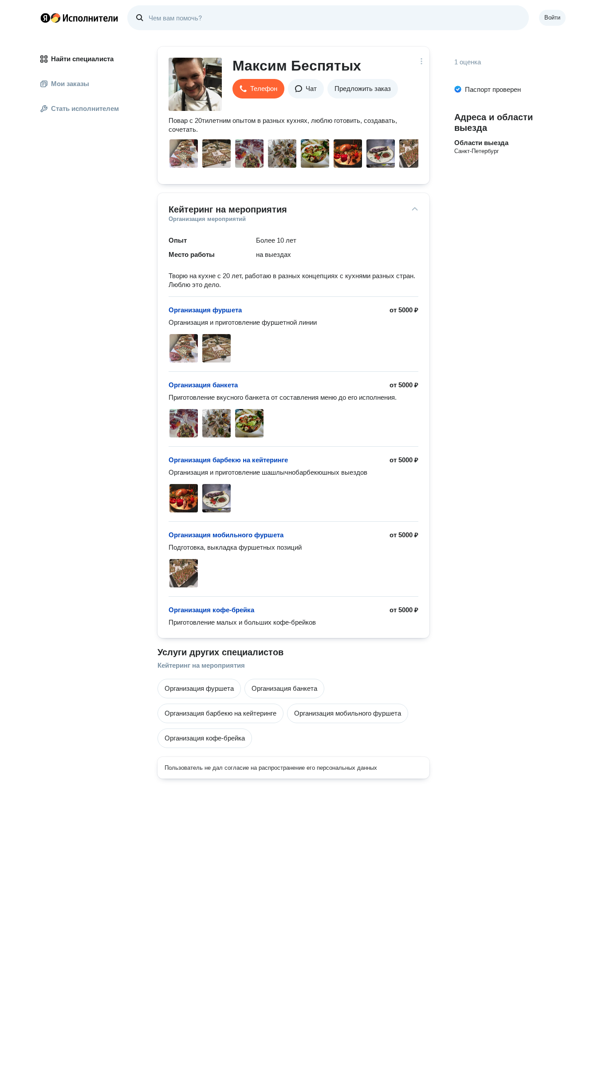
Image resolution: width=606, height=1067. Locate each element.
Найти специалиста (82, 59)
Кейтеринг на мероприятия (201, 665)
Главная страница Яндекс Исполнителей (79, 17)
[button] (258, 88)
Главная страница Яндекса (45, 17)
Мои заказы (70, 83)
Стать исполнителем (85, 108)
